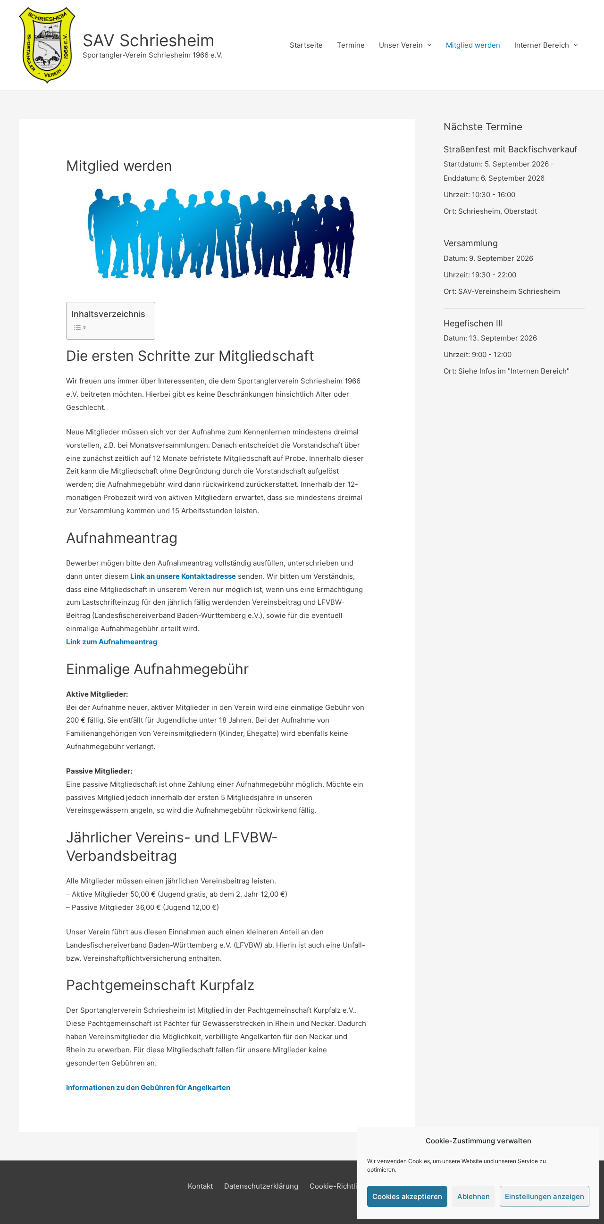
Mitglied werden (473, 45)
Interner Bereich (541, 45)
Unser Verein (401, 45)
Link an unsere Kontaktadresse (182, 576)
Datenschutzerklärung (261, 1186)
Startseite (306, 45)
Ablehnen (473, 1196)
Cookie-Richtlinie (339, 1186)
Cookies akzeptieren (407, 1196)
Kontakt (200, 1186)
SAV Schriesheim (148, 40)
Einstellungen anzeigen (544, 1196)
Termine (351, 45)
